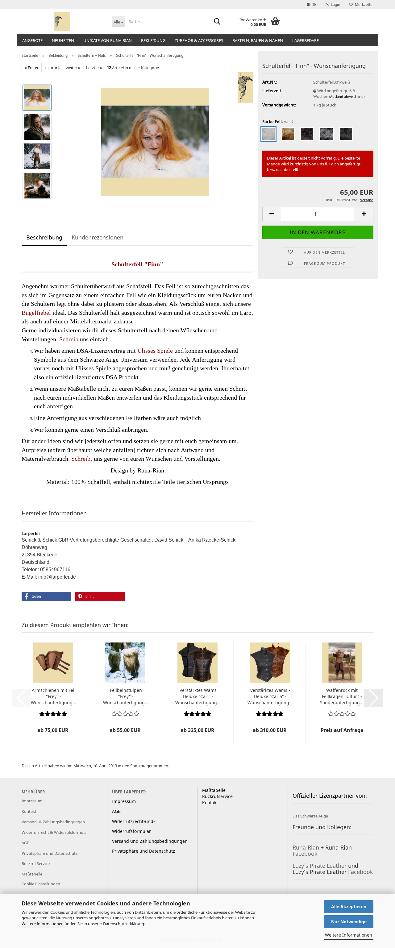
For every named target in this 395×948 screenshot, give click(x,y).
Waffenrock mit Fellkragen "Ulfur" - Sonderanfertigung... (342, 696)
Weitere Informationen (348, 935)
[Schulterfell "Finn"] (155, 141)
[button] (311, 4)
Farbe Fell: (277, 121)
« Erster (32, 67)
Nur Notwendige (349, 922)
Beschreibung (44, 237)
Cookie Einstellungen (41, 884)
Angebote (32, 40)
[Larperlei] (62, 21)
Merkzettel (363, 4)
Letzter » (94, 67)
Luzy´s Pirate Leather (320, 865)
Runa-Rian (306, 847)
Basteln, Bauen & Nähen (257, 40)
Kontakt (29, 811)
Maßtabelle (32, 874)
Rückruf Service (36, 863)
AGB (25, 843)
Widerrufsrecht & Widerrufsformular (55, 832)
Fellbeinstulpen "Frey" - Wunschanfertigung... (125, 696)
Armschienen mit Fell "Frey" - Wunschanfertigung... (53, 696)
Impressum (32, 801)
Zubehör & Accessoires (199, 40)
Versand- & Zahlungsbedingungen (53, 822)
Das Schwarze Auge (310, 816)
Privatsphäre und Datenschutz (49, 853)
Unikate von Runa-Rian (107, 40)
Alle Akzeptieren (348, 906)
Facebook (305, 853)
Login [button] (334, 4)
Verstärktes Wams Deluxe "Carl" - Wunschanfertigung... (198, 696)
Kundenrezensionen (97, 237)
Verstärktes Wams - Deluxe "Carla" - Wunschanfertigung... (270, 696)
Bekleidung (153, 40)
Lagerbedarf (305, 40)
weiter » (73, 67)
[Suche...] (217, 21)
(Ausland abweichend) (346, 96)
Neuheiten (63, 40)
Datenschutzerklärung (123, 923)
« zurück (52, 67)
